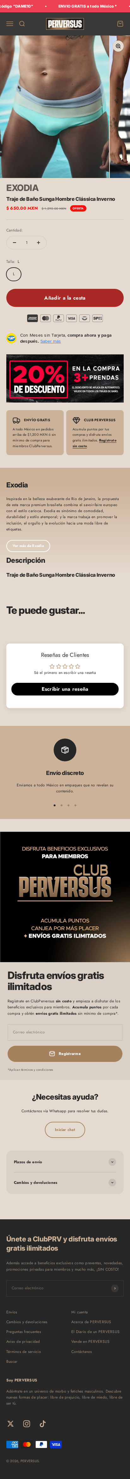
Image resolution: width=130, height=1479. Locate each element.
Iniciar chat (65, 1130)
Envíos (11, 1312)
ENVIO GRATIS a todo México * (80, 6)
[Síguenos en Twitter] (10, 1423)
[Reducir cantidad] (14, 242)
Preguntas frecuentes (23, 1332)
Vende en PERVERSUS (90, 1341)
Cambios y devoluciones (26, 1322)
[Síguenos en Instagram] (26, 1423)
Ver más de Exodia (28, 545)
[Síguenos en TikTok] (42, 1423)
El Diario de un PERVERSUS (95, 1332)
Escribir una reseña (65, 689)
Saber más (50, 341)
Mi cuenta (79, 1312)
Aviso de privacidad (23, 1341)
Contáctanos (81, 1352)
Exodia (22, 187)
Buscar (11, 1361)
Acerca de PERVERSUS (91, 1322)
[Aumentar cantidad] (38, 242)
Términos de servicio (23, 1352)
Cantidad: (14, 230)
